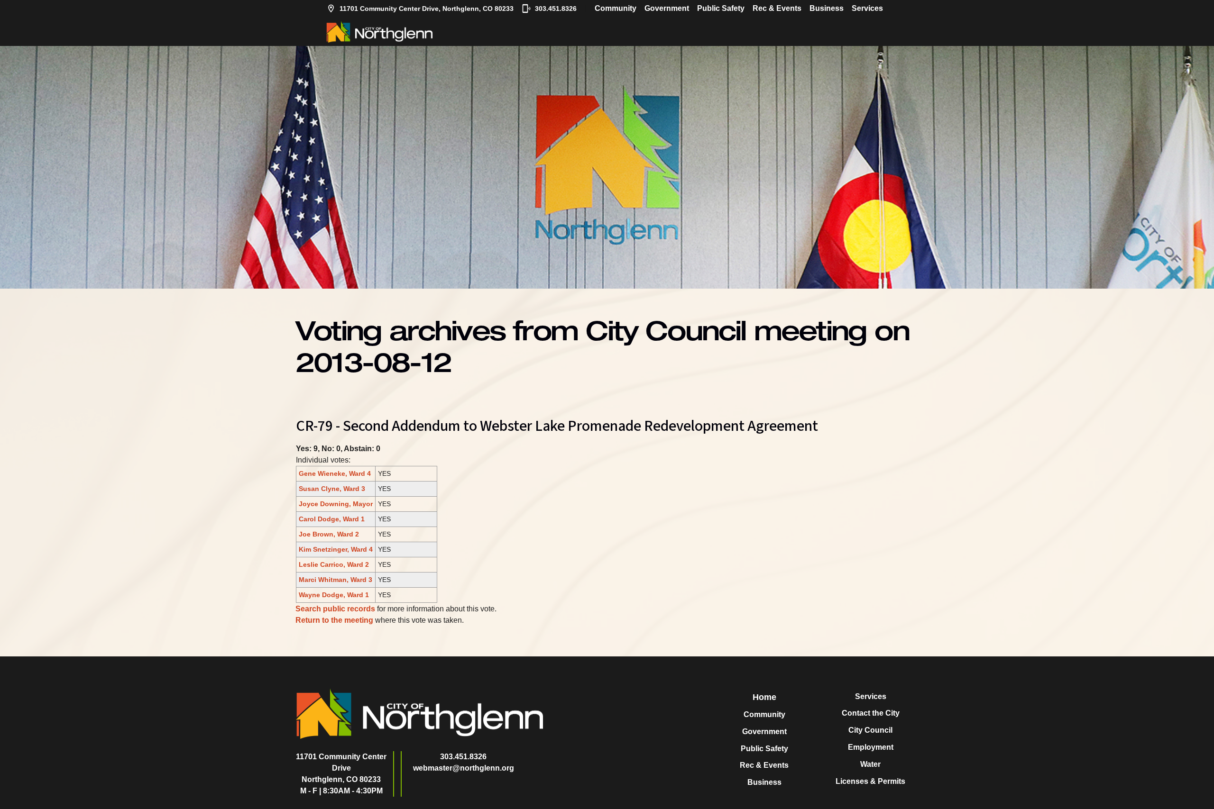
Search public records (335, 609)
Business (826, 8)
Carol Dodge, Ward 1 (332, 519)
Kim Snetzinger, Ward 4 (336, 549)
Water (870, 764)
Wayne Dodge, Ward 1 (334, 595)
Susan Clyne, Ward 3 (332, 488)
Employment (870, 747)
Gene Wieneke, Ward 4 (335, 473)
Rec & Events (777, 8)
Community (615, 8)
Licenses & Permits (870, 781)
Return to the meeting (334, 620)
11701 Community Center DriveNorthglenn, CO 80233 (341, 768)
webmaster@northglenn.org (463, 768)
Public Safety (721, 8)
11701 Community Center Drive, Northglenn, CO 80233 (427, 8)
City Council (870, 730)
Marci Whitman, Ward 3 (335, 579)
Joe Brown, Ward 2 (329, 534)
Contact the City (871, 713)
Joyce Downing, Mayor (336, 504)
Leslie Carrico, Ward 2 (334, 564)
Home (764, 697)
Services (867, 8)
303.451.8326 (556, 8)
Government (666, 8)
